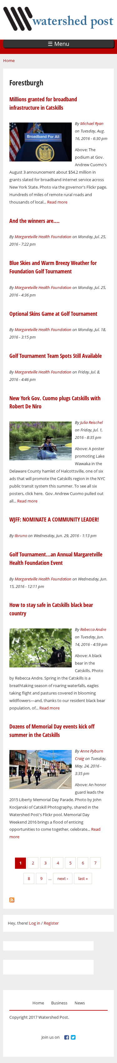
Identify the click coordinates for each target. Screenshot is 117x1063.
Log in (34, 923)
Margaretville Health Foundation (43, 236)
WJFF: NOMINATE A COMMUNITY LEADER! (54, 519)
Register (51, 923)
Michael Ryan (92, 123)
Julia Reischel (91, 422)
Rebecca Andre (93, 629)
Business (59, 1003)
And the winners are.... (34, 220)
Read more (57, 202)
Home (9, 60)
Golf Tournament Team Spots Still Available (55, 355)
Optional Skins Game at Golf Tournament (53, 313)
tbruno (21, 535)
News (80, 1003)
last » (83, 878)
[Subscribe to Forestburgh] (11, 898)
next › (62, 878)
